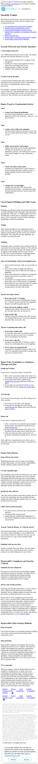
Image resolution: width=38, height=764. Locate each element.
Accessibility (31, 691)
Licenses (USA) (7, 698)
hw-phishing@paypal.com (18, 380)
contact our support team (27, 387)
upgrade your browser (12, 4)
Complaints (20, 691)
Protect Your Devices (11, 35)
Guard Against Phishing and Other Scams (18, 30)
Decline (13, 759)
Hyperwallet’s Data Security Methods (17, 39)
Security (5, 693)
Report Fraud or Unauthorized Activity (17, 28)
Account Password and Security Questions (18, 26)
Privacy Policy (25, 614)
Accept (26, 759)
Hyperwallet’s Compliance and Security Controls (20, 37)
